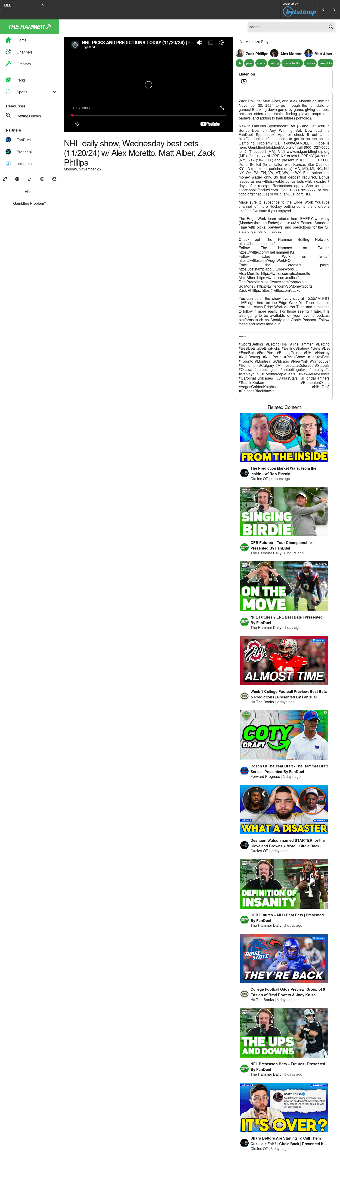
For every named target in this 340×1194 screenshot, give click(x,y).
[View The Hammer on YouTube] (42, 179)
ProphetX (24, 151)
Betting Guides (29, 116)
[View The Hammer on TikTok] (29, 179)
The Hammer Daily (265, 553)
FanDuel (24, 140)
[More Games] (334, 9)
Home (22, 40)
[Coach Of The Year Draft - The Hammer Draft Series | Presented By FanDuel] (284, 735)
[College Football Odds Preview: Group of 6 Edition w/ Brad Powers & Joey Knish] (284, 958)
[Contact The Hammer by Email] (54, 179)
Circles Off (259, 478)
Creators (24, 63)
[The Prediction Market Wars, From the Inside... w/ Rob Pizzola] (284, 437)
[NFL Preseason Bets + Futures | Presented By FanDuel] (284, 1032)
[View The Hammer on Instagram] (17, 179)
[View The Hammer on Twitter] (5, 179)
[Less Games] (323, 9)
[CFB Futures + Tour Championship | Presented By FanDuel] (284, 511)
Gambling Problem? (29, 203)
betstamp (24, 163)
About (29, 192)
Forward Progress (265, 776)
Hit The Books (262, 701)
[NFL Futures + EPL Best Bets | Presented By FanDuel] (284, 586)
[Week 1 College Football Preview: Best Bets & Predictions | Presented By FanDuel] (284, 660)
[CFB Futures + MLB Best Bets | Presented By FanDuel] (284, 883)
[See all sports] (54, 92)
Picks (21, 80)
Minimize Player (258, 41)
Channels (25, 52)
